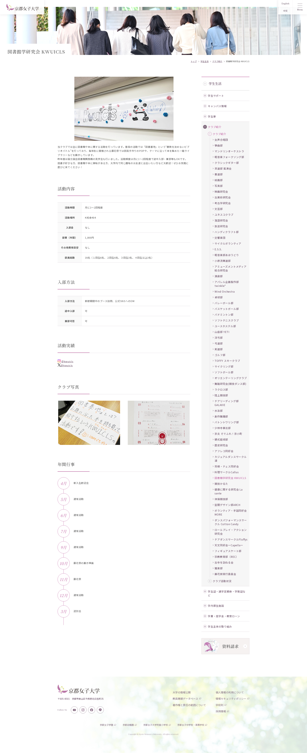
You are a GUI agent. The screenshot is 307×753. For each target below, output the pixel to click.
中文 (285, 10)
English (285, 3)
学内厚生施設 (216, 606)
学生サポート (216, 96)
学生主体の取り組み (220, 626)
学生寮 (212, 116)
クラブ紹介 (214, 127)
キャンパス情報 (217, 106)
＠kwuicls (67, 361)
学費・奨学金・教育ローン (224, 616)
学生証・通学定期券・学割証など (226, 593)
